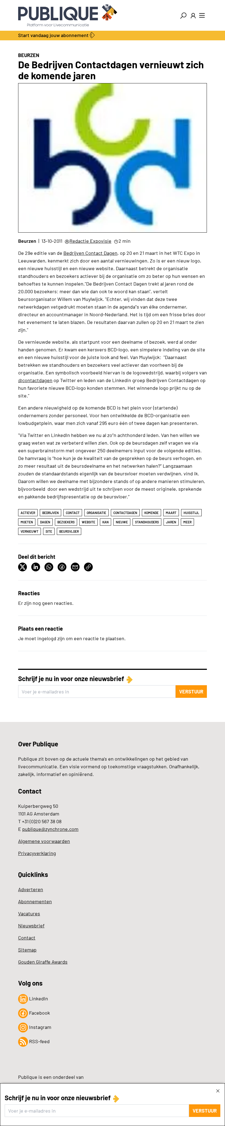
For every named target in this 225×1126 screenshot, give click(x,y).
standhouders (147, 522)
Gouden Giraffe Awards (43, 962)
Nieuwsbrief (31, 925)
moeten (27, 522)
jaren (171, 522)
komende (151, 513)
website (88, 522)
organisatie (96, 513)
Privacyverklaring (37, 853)
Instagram (39, 1027)
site (49, 531)
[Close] (217, 1090)
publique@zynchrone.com (50, 829)
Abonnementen (35, 901)
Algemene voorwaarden (44, 841)
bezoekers (66, 522)
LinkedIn (38, 998)
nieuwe (122, 522)
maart (171, 513)
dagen (45, 522)
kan (105, 522)
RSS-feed (39, 1041)
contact (73, 513)
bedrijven (50, 513)
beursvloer (69, 531)
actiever (28, 513)
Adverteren (30, 889)
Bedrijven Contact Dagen (90, 253)
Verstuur (205, 1111)
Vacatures (29, 913)
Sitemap (27, 950)
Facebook (39, 1013)
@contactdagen (35, 380)
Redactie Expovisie (90, 241)
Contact (26, 938)
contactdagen (125, 513)
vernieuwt (29, 531)
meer (187, 522)
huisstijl (191, 513)
